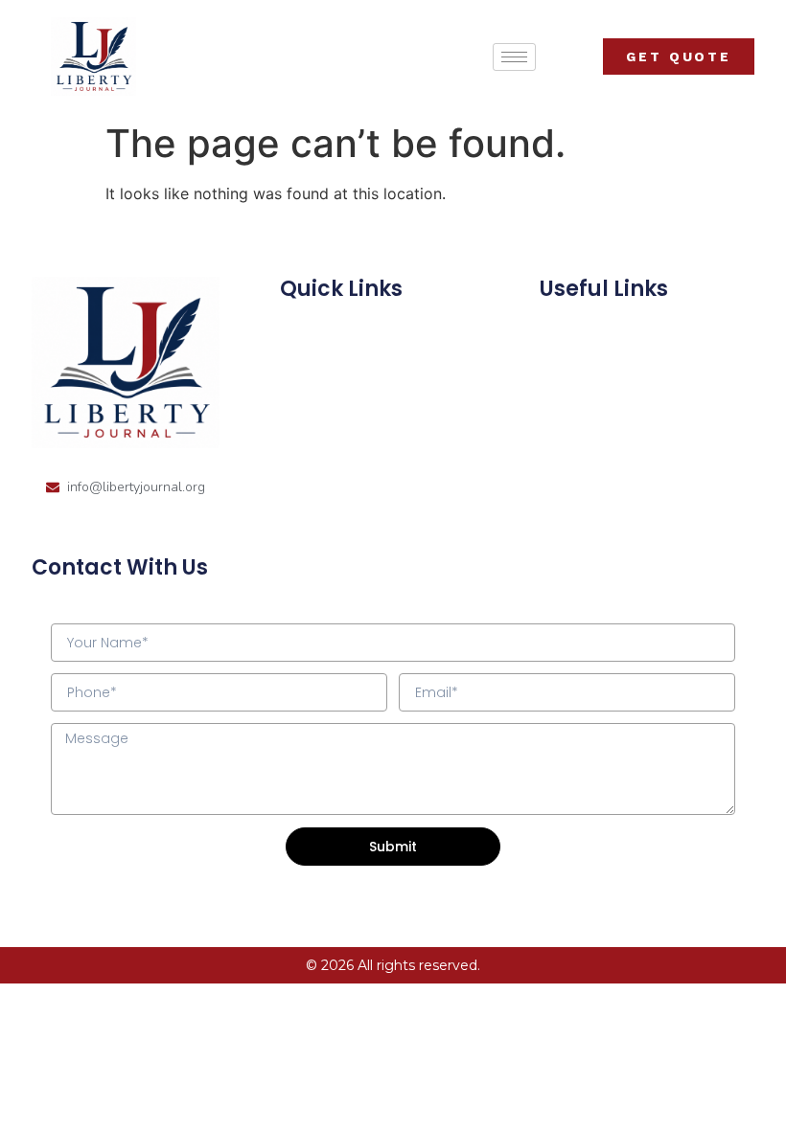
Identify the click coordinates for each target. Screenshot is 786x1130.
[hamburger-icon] (514, 57)
